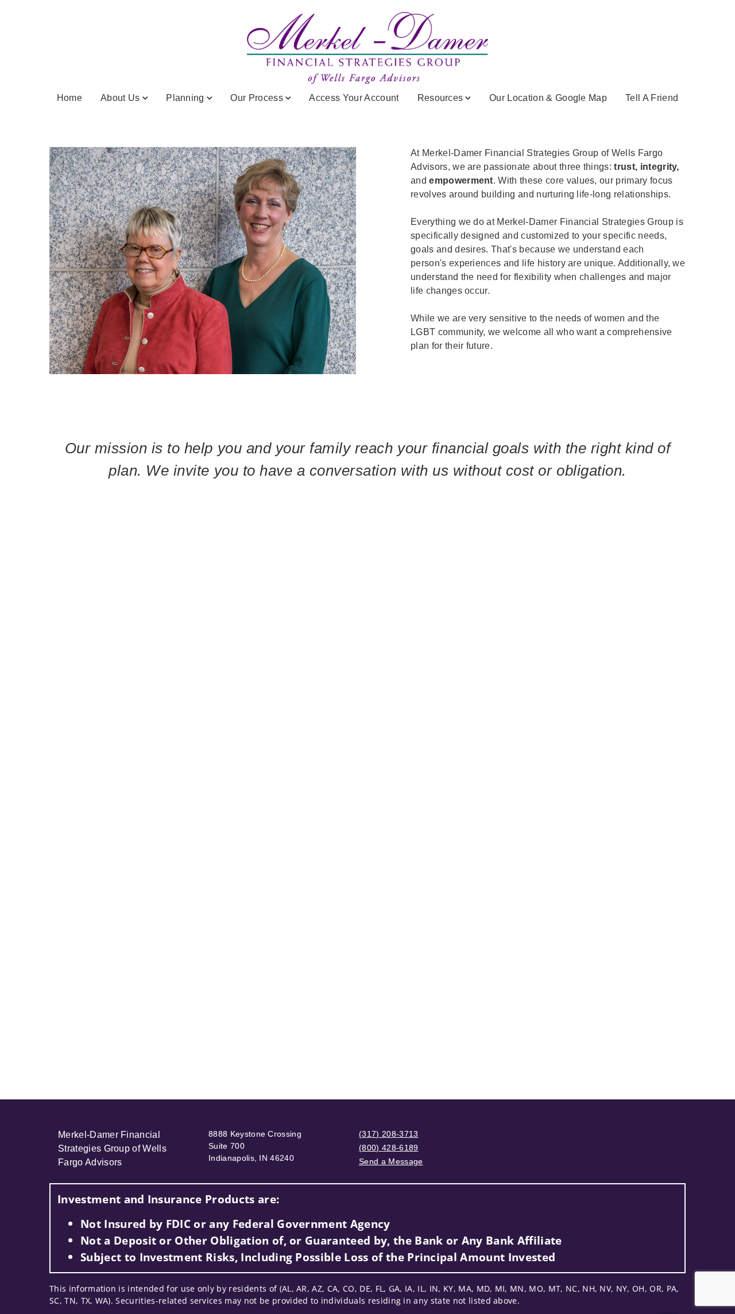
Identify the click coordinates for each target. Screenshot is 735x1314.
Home (69, 98)
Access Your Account (354, 98)
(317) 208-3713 (388, 1133)
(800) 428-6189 (388, 1147)
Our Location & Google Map (548, 98)
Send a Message (391, 1161)
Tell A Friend (651, 98)
